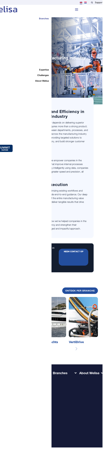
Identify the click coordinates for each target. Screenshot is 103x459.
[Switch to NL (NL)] (85, 2)
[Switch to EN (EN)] (81, 2)
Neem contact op (73, 251)
